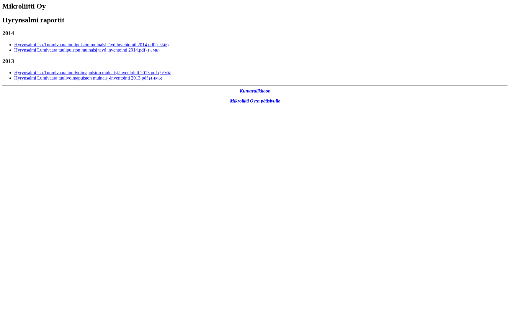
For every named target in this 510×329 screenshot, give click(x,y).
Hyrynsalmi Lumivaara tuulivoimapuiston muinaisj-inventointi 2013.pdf (88, 77)
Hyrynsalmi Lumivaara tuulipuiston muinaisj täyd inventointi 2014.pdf (86, 49)
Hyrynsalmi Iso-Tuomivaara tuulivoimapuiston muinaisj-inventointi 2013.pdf (92, 72)
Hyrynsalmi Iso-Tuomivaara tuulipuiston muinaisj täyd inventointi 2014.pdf (91, 44)
